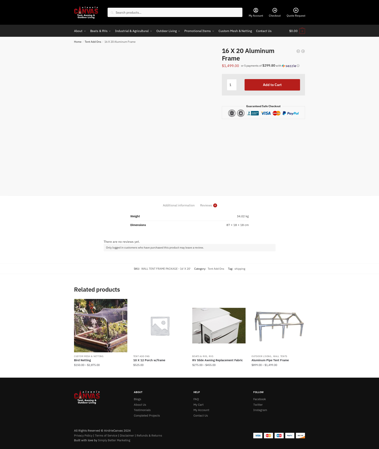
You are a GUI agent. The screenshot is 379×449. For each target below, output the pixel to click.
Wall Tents (280, 356)
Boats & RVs (199, 356)
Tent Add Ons (93, 41)
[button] (272, 67)
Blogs (137, 399)
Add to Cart (272, 84)
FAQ (196, 399)
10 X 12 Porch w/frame (149, 360)
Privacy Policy (83, 435)
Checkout (275, 15)
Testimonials (142, 410)
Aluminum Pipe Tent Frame (270, 360)
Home (78, 41)
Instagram (260, 410)
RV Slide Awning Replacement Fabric (217, 360)
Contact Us (200, 415)
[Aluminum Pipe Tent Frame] (278, 325)
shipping (240, 268)
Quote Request (296, 15)
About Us (140, 404)
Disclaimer (127, 435)
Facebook (259, 399)
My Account (256, 15)
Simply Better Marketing (114, 440)
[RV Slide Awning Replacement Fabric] (219, 325)
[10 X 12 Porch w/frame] (160, 325)
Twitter (258, 404)
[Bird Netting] (100, 325)
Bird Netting (82, 360)
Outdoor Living (261, 356)
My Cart (198, 404)
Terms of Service (106, 435)
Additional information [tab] (179, 205)
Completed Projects (147, 415)
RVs (211, 356)
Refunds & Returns (149, 435)
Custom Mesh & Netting (89, 356)
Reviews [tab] (206, 205)
